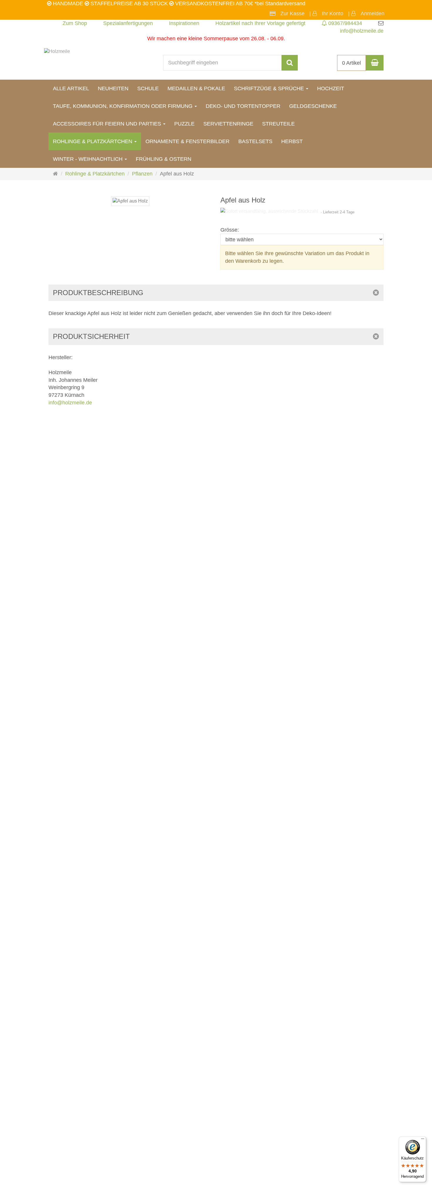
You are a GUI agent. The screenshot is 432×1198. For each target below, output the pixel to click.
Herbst (292, 141)
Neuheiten (113, 88)
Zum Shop (75, 23)
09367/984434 (344, 23)
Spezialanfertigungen (128, 23)
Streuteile (278, 124)
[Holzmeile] (57, 51)
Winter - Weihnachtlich (88, 159)
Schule (148, 88)
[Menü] (422, 1140)
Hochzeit (330, 88)
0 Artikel (351, 63)
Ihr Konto (332, 13)
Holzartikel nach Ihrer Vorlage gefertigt (260, 23)
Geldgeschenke (313, 106)
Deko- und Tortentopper (243, 106)
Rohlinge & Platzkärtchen (93, 141)
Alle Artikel (71, 88)
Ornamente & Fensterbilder (187, 141)
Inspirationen (184, 23)
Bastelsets (255, 141)
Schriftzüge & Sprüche (269, 88)
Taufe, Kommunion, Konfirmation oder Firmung (123, 106)
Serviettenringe (228, 124)
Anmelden (372, 13)
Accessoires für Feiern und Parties (108, 124)
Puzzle (184, 124)
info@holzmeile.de (362, 31)
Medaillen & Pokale (196, 88)
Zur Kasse (292, 13)
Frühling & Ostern (163, 159)
